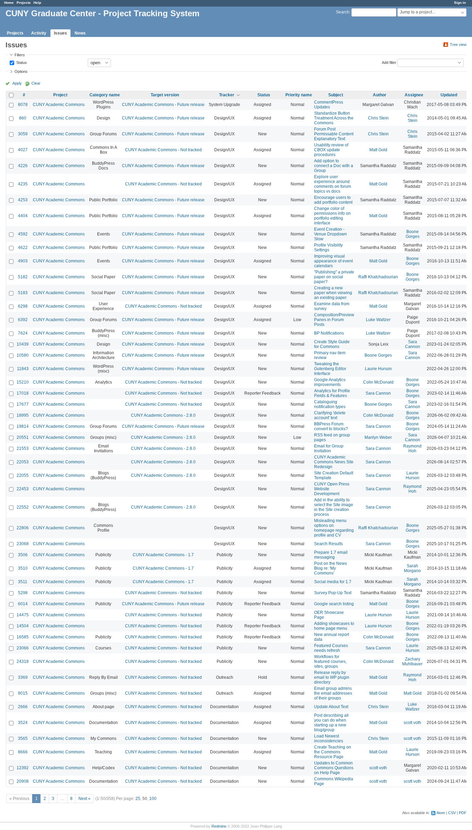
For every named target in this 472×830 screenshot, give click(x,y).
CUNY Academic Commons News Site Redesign (333, 462)
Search (342, 12)
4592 (23, 234)
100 (153, 798)
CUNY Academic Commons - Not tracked (163, 149)
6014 (23, 603)
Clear (35, 83)
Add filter (389, 62)
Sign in (460, 2)
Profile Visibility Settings (328, 247)
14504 (23, 626)
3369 (23, 677)
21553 (23, 448)
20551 (23, 437)
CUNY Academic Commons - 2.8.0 (163, 415)
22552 (23, 507)
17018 (23, 393)
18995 (23, 415)
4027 (23, 149)
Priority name (298, 95)
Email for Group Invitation (328, 448)
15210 (23, 382)
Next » (84, 798)
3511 (22, 581)
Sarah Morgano (412, 568)
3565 (23, 738)
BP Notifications (329, 333)
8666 (23, 752)
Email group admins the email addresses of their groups (333, 693)
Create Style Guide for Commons (332, 344)
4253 (23, 199)
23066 (23, 648)
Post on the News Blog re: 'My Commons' (330, 568)
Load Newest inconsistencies (328, 738)
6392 (23, 319)
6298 (23, 306)
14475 (23, 614)
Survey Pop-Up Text (332, 592)
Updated (449, 95)
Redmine (218, 826)
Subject (335, 95)
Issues (60, 33)
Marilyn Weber (378, 437)
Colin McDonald (378, 382)
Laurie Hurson (378, 368)
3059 (23, 134)
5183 (23, 292)
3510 (23, 568)
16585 (23, 637)
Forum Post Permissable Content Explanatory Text (333, 134)
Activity (38, 33)
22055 (23, 475)
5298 (23, 592)
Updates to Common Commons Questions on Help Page (333, 768)
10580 (23, 355)
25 (137, 798)
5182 (23, 276)
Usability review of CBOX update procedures (331, 150)
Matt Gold (378, 149)
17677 (23, 404)
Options (21, 71)
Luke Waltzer (378, 319)
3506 (23, 554)
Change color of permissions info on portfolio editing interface (332, 215)
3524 (23, 722)
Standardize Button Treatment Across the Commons (333, 118)
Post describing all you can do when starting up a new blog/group (331, 722)
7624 (23, 333)
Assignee (414, 95)
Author (379, 95)
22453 (23, 488)
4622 (23, 247)
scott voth (412, 722)
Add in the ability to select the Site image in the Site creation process (333, 507)
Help (37, 2)
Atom (440, 813)
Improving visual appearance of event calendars (333, 261)
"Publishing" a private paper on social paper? (334, 277)
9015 (23, 693)
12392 (23, 767)
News (80, 33)
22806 (23, 527)
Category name (104, 95)
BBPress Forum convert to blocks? (331, 426)
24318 (23, 661)
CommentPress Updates (328, 104)
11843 (23, 368)
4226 (23, 165)
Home (9, 2)
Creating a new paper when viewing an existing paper (333, 293)
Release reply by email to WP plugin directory (331, 677)
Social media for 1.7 (332, 581)
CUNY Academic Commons (59, 104)
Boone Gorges (412, 234)
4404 (23, 215)
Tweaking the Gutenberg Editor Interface (330, 368)
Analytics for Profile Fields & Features (332, 393)
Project (60, 95)
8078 (23, 104)
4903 (23, 261)
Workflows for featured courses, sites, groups (330, 661)
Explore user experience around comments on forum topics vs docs (332, 184)
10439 (23, 344)
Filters (20, 55)
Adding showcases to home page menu (334, 626)
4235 (23, 184)
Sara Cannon (412, 344)
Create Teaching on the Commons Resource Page (332, 752)
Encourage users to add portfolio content (333, 200)
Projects (24, 2)
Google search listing (334, 603)
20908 (23, 781)
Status (21, 62)
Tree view (458, 44)
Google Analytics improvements (330, 382)
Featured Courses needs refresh (331, 648)
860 (22, 118)
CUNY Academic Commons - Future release (163, 104)
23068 (23, 543)
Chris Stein (378, 118)
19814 (23, 426)
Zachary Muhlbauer (412, 661)
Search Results (328, 543)
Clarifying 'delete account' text (330, 415)
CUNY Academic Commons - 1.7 (163, 554)
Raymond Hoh (412, 448)
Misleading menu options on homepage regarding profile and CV (334, 528)
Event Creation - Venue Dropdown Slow (330, 234)
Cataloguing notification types (330, 404)
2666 (23, 706)
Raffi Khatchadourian (378, 276)
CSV (452, 813)
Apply (17, 83)
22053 (23, 462)
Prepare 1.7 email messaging (331, 555)
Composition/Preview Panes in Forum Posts (334, 319)
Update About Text (331, 706)
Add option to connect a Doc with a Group (333, 165)
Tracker (226, 95)
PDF (462, 813)
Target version (165, 95)
